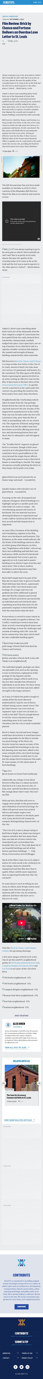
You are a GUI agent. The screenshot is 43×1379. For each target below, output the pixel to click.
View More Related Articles (18, 1120)
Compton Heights (10, 965)
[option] (21, 1085)
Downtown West (26, 965)
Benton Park (33, 962)
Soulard (24, 962)
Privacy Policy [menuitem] (27, 1358)
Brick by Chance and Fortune (25, 120)
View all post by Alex (16, 1047)
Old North (15, 962)
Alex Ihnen (7, 151)
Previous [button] (3, 1083)
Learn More (21, 1307)
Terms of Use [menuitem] (27, 1353)
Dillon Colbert (12, 1101)
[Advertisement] (21, 300)
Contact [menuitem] (6, 1358)
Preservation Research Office (15, 385)
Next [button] (39, 1083)
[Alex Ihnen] (8, 1025)
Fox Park (6, 968)
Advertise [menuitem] (6, 1353)
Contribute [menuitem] (21, 1334)
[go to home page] (9, 2)
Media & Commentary (10, 16)
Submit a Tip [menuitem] (21, 1343)
